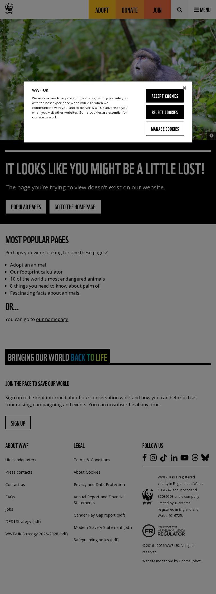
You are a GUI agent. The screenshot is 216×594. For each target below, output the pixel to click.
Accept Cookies (165, 95)
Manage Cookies (165, 128)
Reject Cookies (165, 112)
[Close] (184, 88)
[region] (108, 111)
